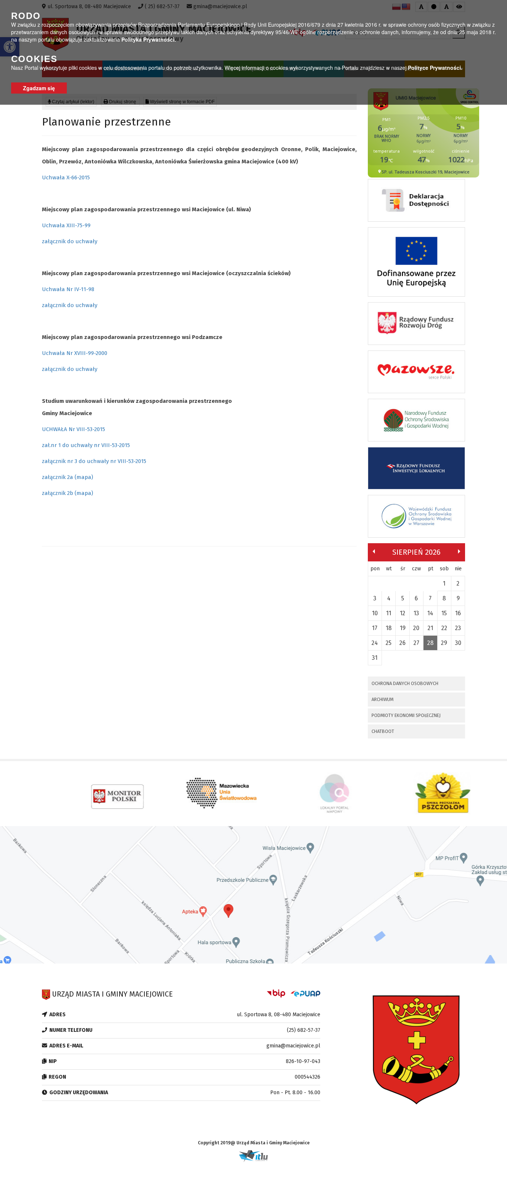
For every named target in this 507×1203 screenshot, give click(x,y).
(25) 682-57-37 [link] (303, 1030)
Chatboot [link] (383, 731)
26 (402, 642)
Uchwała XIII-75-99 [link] (66, 225)
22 (444, 628)
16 (458, 613)
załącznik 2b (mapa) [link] (67, 493)
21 (430, 628)
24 (375, 642)
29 (444, 642)
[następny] (459, 551)
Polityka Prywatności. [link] (148, 39)
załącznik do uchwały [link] (69, 241)
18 (389, 628)
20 (416, 628)
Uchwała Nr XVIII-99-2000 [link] (74, 353)
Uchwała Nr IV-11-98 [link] (68, 289)
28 (430, 642)
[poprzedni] (374, 551)
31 (374, 657)
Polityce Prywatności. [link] (435, 68)
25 (389, 642)
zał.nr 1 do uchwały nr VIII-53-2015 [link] (86, 445)
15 (444, 613)
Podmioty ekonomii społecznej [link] (406, 715)
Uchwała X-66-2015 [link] (66, 177)
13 (416, 613)
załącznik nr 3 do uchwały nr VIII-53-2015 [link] (94, 461)
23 (458, 628)
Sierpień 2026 (416, 552)
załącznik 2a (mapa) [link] (67, 477)
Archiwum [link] (382, 699)
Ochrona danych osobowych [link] (405, 683)
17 (374, 628)
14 (430, 613)
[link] (416, 202)
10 (375, 613)
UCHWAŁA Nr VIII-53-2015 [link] (73, 429)
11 (388, 613)
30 (458, 642)
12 (402, 613)
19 (403, 628)
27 (416, 642)
